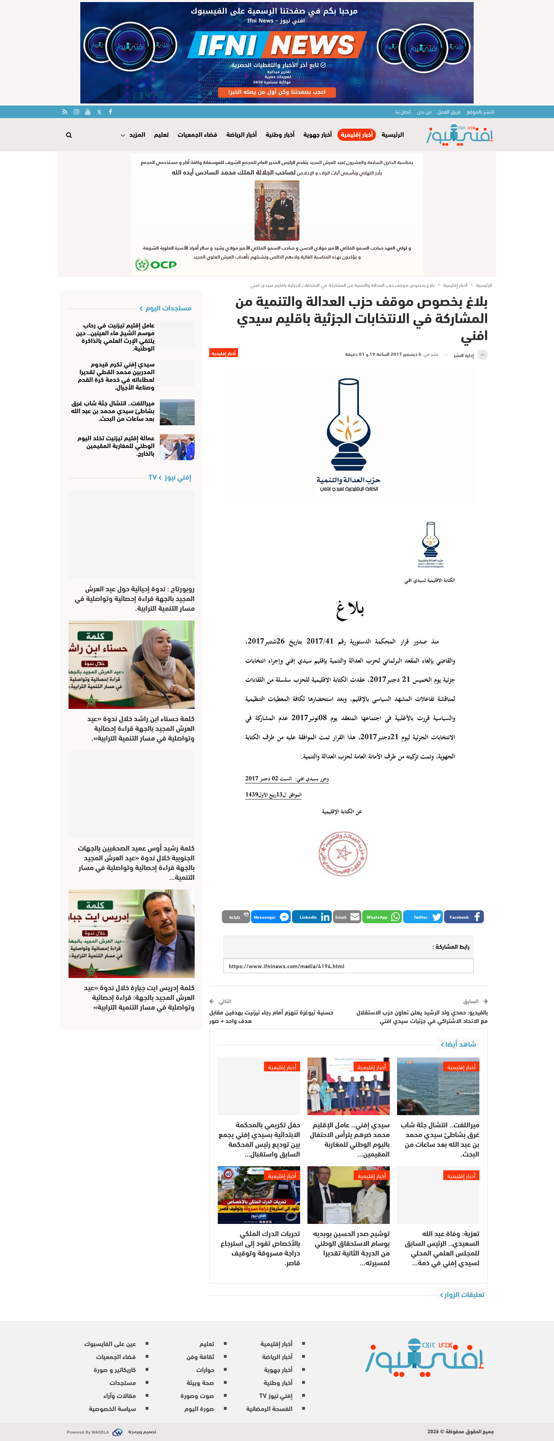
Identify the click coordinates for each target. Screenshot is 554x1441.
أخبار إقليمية (357, 134)
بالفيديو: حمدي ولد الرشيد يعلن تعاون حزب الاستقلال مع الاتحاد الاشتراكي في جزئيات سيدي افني (422, 1016)
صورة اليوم (199, 1408)
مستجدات (123, 1382)
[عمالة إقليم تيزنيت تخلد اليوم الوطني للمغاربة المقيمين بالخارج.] (177, 447)
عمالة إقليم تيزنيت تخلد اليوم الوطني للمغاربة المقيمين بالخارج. (116, 445)
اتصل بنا (403, 111)
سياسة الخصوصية (112, 1408)
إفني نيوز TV (275, 1395)
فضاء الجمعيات (197, 134)
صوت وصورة (197, 1395)
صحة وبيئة (200, 1382)
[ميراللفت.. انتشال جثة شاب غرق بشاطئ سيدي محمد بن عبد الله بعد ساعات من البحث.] (438, 1086)
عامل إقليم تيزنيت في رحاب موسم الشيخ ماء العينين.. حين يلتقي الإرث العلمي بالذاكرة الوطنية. (115, 336)
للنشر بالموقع (480, 111)
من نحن (424, 111)
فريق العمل (449, 111)
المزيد (137, 134)
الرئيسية (393, 134)
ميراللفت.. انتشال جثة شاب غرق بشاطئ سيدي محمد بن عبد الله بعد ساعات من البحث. (113, 410)
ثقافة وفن (200, 1356)
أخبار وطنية (280, 134)
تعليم (161, 134)
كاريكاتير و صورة (115, 1369)
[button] (464, 916)
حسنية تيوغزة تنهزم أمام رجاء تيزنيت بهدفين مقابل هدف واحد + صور (271, 1016)
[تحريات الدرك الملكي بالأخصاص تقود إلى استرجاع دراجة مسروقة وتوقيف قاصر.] (259, 1195)
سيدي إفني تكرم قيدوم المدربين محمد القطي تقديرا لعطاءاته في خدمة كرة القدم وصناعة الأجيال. (116, 375)
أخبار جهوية (317, 134)
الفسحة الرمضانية (269, 1408)
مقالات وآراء (119, 1395)
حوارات (205, 1369)
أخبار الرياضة (241, 134)
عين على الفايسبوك (110, 1343)
